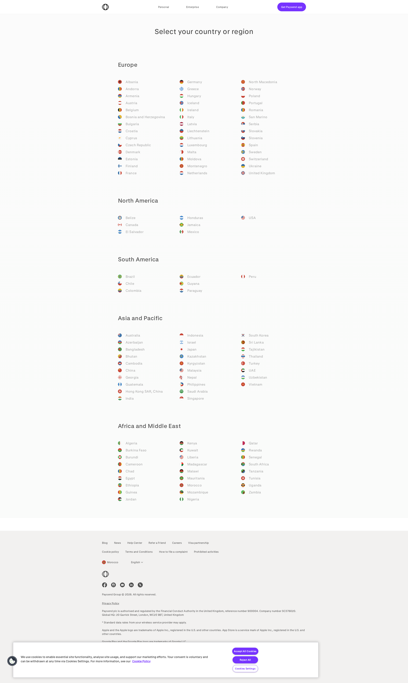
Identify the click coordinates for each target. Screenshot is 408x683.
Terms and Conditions (139, 551)
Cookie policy (110, 551)
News (117, 542)
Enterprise (192, 6)
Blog (105, 542)
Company (222, 6)
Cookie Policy (141, 661)
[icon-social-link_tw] (140, 584)
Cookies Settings (245, 668)
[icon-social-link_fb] (104, 584)
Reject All (245, 659)
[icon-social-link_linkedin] (131, 584)
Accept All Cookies (245, 651)
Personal (163, 6)
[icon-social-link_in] (113, 584)
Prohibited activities (206, 551)
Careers (177, 542)
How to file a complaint (173, 551)
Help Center (134, 542)
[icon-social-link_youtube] (122, 584)
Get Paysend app (291, 6)
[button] (12, 661)
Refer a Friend (157, 542)
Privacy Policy (110, 603)
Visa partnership (198, 542)
